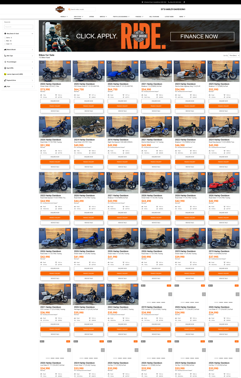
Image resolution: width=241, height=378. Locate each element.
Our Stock (77, 16)
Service (102, 16)
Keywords (7, 22)
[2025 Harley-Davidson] (223, 71)
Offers (91, 16)
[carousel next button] (69, 71)
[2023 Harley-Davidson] (190, 71)
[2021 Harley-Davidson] (156, 71)
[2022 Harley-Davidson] (190, 127)
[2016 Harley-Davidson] (122, 127)
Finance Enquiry (55, 106)
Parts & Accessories (120, 16)
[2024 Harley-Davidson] (89, 127)
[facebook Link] (184, 2)
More (181, 16)
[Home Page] (60, 9)
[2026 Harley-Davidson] (55, 71)
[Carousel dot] (48, 246)
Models (63, 16)
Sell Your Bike (154, 16)
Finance (138, 16)
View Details (55, 111)
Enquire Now (55, 101)
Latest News (169, 16)
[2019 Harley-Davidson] (223, 238)
